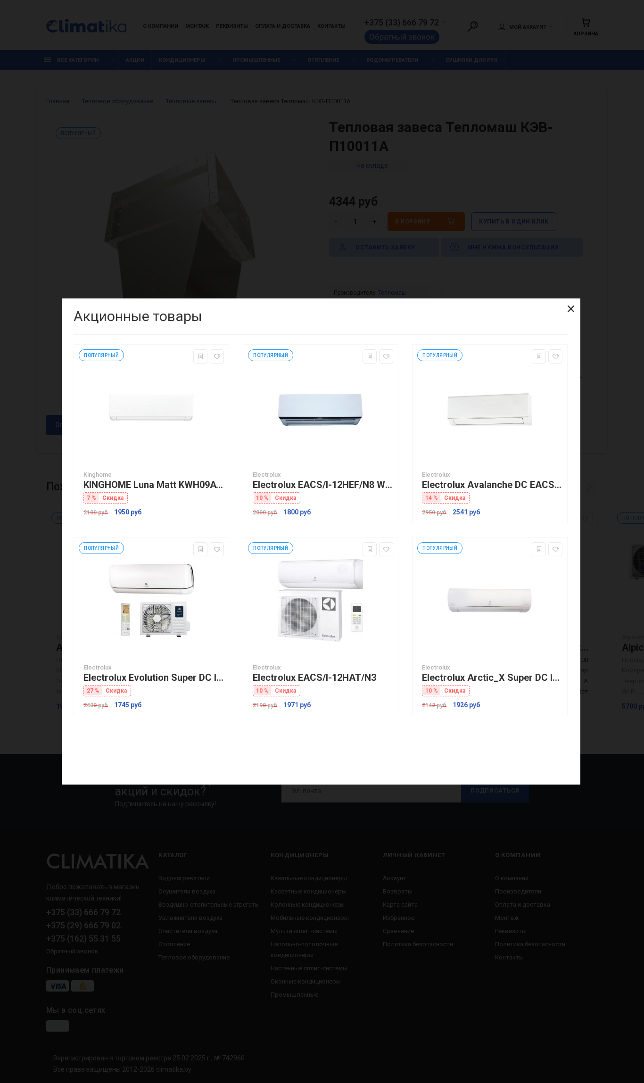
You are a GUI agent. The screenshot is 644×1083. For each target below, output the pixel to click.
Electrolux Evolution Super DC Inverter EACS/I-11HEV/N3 (153, 677)
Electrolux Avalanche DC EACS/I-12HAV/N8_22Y (492, 484)
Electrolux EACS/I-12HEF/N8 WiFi (323, 484)
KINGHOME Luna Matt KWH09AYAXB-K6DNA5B (153, 484)
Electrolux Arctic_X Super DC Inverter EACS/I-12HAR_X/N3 (492, 677)
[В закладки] (217, 356)
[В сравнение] (200, 356)
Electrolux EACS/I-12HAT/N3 (314, 677)
